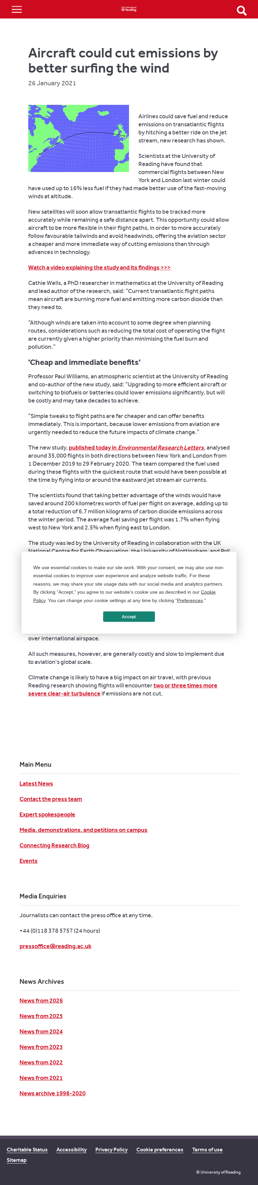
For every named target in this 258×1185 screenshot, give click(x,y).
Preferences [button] (190, 600)
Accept (129, 616)
